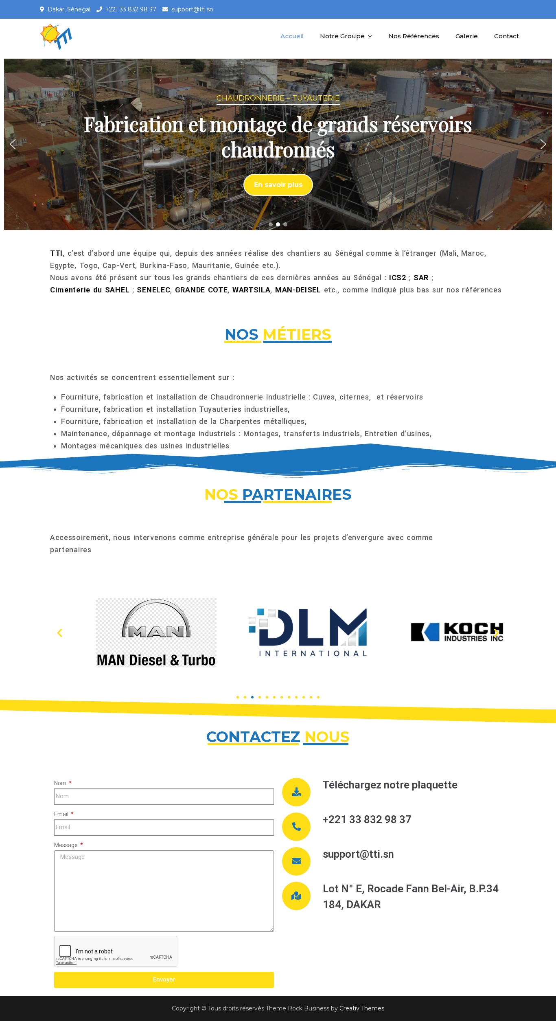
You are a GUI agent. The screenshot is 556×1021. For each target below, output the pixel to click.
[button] (12, 144)
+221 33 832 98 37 (130, 9)
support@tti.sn (192, 9)
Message (66, 845)
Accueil (292, 36)
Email (62, 814)
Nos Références (413, 36)
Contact (506, 36)
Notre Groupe (342, 36)
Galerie (466, 36)
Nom (61, 783)
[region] (278, 144)
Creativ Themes (361, 1008)
